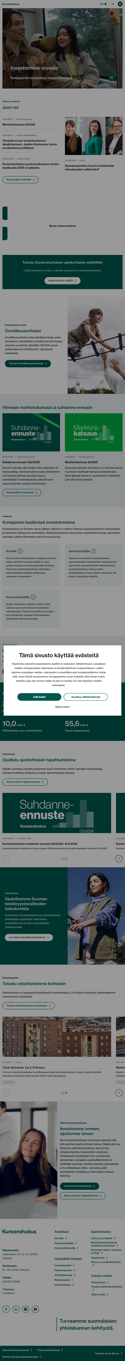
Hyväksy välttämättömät (85, 696)
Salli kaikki (39, 696)
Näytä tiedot (62, 706)
